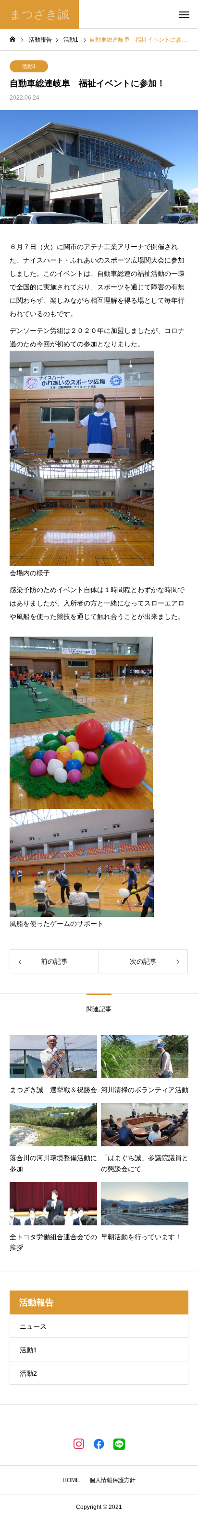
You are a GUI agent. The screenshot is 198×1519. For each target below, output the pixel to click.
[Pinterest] (119, 1443)
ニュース (33, 1326)
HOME (71, 1480)
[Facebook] (99, 1443)
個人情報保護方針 (112, 1480)
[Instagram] (79, 1443)
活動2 (28, 1373)
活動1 (29, 66)
